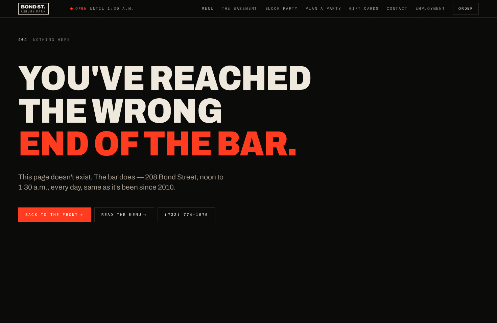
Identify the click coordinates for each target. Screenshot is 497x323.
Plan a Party (323, 8)
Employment (430, 8)
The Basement (239, 8)
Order (465, 8)
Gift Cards (364, 8)
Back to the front (51, 214)
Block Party (281, 8)
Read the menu (121, 214)
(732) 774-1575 (186, 214)
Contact (397, 8)
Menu (208, 8)
